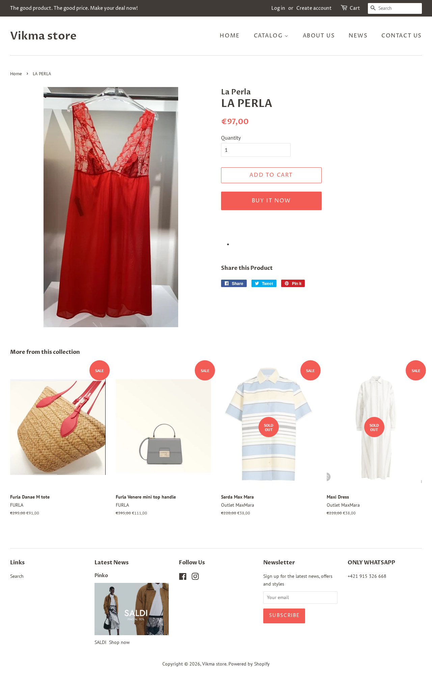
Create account (314, 8)
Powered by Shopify (249, 664)
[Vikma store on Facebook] (183, 578)
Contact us (401, 35)
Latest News (111, 562)
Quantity (231, 137)
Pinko (101, 576)
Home (230, 35)
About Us (319, 35)
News (358, 35)
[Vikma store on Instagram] (195, 578)
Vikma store (43, 36)
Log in (278, 8)
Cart (355, 8)
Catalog (269, 35)
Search (17, 576)
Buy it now (271, 200)
